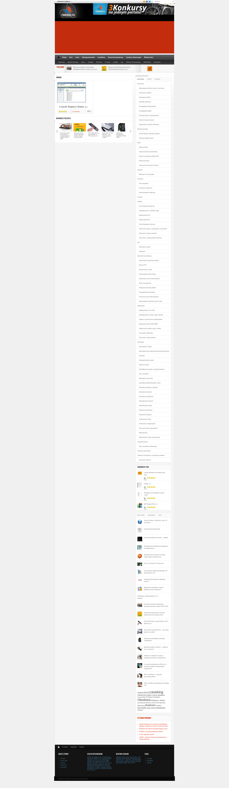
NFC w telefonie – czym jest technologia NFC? (153, 676)
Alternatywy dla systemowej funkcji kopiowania (154, 351)
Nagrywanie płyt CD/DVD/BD (148, 324)
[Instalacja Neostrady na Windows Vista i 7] (139, 580)
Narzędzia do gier (145, 247)
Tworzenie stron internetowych (149, 297)
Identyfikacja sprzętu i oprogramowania (151, 369)
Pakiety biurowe (144, 161)
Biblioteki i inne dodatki (146, 174)
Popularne (141, 515)
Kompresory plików (145, 93)
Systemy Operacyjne (133, 57)
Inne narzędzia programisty (148, 446)
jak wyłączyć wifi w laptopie (128, 757)
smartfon (158, 705)
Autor (149, 79)
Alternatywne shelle (145, 346)
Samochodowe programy (147, 192)
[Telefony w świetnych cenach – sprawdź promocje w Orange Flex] (139, 657)
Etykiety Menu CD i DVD (147, 310)
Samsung (141, 705)
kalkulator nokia (120, 757)
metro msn (102, 762)
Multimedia (147, 62)
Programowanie (142, 442)
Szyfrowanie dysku (145, 419)
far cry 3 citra (91, 770)
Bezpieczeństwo (73, 62)
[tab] (141, 79)
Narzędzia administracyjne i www (150, 383)
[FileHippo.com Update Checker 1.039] (139, 494)
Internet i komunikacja (133, 62)
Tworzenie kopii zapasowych (148, 428)
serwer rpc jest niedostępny (101, 760)
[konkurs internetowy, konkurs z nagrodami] (133, 14)
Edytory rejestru (144, 365)
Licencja (157, 79)
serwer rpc (98, 768)
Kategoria (140, 79)
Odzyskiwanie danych (146, 401)
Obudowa (143, 700)
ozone (153, 703)
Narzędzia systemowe (146, 396)
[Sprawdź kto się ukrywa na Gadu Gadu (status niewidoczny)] (139, 556)
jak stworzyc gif (134, 758)
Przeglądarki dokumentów (147, 106)
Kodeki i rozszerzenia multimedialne (150, 319)
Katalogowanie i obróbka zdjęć (149, 210)
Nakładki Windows (145, 102)
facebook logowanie (98, 764)
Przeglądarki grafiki (145, 111)
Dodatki (90, 62)
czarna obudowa (158, 695)
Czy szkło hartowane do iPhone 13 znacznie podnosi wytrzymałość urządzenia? (155, 666)
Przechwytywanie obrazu (147, 224)
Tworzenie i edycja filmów (147, 337)
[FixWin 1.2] (139, 485)
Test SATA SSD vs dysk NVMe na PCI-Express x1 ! (93, 134)
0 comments (76, 111)
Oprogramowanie (88, 57)
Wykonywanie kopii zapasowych (149, 437)
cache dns (128, 760)
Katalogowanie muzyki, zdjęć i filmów (151, 315)
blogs (64, 57)
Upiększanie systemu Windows (149, 124)
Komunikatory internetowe (147, 274)
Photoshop (64, 765)
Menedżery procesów (146, 378)
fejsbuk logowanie (106, 767)
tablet (149, 708)
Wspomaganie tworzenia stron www (150, 301)
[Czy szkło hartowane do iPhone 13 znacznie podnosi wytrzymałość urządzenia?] (139, 665)
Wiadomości (148, 57)
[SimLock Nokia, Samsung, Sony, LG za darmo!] (139, 521)
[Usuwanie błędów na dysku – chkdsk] (139, 539)
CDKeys (63, 758)
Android (140, 693)
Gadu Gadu (64, 760)
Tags (159, 515)
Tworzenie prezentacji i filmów (148, 165)
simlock (89, 761)
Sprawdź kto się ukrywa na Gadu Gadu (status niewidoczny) (154, 556)
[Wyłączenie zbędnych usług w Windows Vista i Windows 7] (139, 588)
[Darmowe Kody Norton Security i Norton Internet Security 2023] (139, 614)
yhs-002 (105, 765)
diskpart (89, 764)
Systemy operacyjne (144, 451)
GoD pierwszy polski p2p (152, 529)
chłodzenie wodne (144, 695)
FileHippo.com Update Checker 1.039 (154, 494)
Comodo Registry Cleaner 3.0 (73, 106)
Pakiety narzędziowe (145, 410)
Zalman (140, 710)
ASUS (146, 692)
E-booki (107, 62)
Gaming (139, 697)
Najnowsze (151, 515)
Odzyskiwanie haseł (145, 405)
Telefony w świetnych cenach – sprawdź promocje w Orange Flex (155, 657)
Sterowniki (64, 767)
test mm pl (108, 762)
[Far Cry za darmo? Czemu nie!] (139, 564)
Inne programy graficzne (147, 206)
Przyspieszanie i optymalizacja (149, 115)
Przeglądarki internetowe (147, 292)
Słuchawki (141, 708)
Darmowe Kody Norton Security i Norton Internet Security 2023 (119, 68)
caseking (156, 692)
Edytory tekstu (143, 147)
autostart (95, 762)
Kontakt (81, 747)
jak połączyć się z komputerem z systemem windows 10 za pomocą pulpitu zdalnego (99, 758)
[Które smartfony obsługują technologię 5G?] (139, 684)
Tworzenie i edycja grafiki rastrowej (150, 238)
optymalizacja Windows (144, 702)
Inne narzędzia (144, 374)
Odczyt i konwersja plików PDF (149, 156)
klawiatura (156, 697)
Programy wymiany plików (147, 288)
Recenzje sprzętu (63, 1)
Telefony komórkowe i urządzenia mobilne (151, 455)
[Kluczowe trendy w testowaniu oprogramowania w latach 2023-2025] (139, 605)
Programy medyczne (145, 188)
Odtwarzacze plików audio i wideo (150, 328)
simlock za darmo (107, 768)
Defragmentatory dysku (146, 360)
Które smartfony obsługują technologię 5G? (156, 684)
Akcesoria (61, 62)
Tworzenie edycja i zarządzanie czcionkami (153, 229)
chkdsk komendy (129, 761)
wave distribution (158, 708)
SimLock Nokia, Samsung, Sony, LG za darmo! (155, 521)
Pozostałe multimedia (146, 333)
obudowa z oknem (158, 700)
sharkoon (150, 705)
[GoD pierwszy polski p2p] (139, 530)
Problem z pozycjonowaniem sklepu (151, 731)
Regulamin (73, 747)
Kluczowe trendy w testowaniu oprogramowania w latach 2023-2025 (85, 68)
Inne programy (143, 183)
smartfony (101, 57)
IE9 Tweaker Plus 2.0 (151, 504)
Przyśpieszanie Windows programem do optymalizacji (156, 547)
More (88, 111)
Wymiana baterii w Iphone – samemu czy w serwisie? (156, 648)
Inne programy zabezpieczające (149, 133)
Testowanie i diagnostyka (147, 424)
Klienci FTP (142, 265)
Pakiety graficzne (144, 220)
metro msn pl (131, 762)
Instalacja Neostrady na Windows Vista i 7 (155, 580)
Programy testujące (145, 414)
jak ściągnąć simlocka (98, 761)
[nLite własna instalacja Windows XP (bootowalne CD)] (139, 572)
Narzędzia (157, 62)
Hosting (63, 763)
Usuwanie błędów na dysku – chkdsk (156, 537)
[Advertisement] (114, 36)
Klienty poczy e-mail (145, 269)
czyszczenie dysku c (132, 757)
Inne (71, 57)
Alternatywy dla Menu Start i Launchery (151, 88)
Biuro (83, 62)
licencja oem (98, 765)
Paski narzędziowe (145, 283)
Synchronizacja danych (146, 120)
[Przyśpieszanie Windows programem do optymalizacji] (139, 547)
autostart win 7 (120, 760)
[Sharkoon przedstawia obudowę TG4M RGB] (139, 639)
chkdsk (89, 757)
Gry (122, 62)
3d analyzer (90, 768)
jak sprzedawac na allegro (98, 766)
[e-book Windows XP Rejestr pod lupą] (139, 474)
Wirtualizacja (143, 433)
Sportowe (142, 251)
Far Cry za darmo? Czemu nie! (154, 563)
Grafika (115, 62)
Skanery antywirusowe (146, 138)
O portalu (65, 747)
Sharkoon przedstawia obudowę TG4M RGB (121, 135)
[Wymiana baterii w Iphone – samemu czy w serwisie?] (139, 648)
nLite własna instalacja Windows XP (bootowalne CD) (155, 572)
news (77, 57)
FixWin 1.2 (147, 484)
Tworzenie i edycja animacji (148, 233)
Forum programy (145, 718)
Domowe (99, 62)
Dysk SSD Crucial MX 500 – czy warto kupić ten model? (107, 135)
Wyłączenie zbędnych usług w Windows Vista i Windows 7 (154, 588)
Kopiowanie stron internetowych (149, 278)
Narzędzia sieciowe (145, 392)
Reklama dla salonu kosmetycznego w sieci (153, 729)
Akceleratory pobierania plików (149, 260)
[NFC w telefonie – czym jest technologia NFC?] (139, 675)
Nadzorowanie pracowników (148, 152)
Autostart (142, 356)
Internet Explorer (147, 697)
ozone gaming (160, 703)
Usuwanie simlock (145, 460)
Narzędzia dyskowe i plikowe (148, 387)
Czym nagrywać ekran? (146, 734)
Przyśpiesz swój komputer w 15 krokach (147, 597)
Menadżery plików (145, 97)
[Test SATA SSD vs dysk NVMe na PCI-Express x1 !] (139, 622)
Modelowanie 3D (144, 215)
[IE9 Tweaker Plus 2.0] (139, 505)
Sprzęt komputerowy (115, 57)
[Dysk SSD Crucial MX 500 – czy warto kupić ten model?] (139, 631)
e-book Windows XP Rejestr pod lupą (154, 474)
